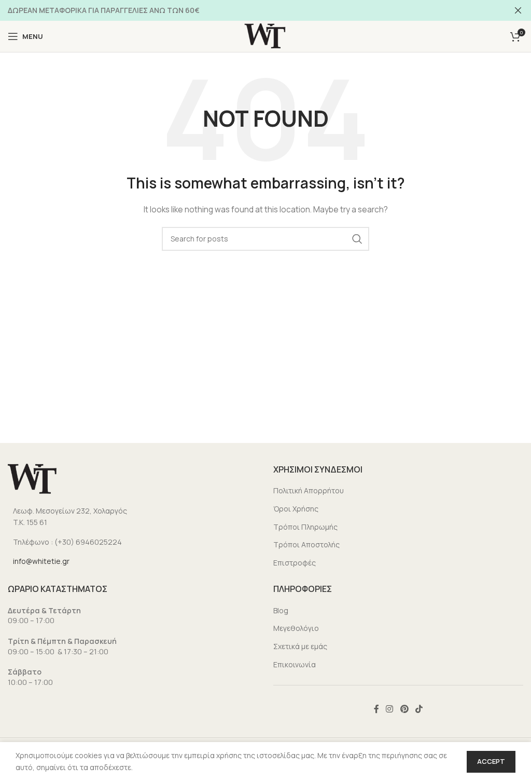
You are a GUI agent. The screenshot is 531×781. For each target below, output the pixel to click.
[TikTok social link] (419, 709)
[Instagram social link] (390, 709)
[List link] (133, 517)
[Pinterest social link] (404, 709)
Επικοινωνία (294, 664)
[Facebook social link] (376, 709)
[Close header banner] (518, 10)
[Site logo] (265, 36)
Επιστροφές (294, 563)
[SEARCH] (357, 239)
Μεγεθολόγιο (296, 628)
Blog (280, 610)
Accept (491, 761)
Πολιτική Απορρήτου (308, 490)
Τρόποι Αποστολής (306, 544)
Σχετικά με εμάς (300, 646)
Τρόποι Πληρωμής (305, 527)
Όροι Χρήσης (295, 509)
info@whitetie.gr (41, 561)
